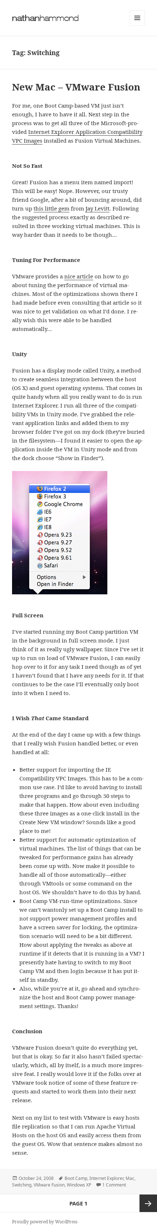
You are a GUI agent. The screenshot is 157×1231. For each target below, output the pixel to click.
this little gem (51, 208)
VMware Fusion (49, 1185)
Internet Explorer (106, 1178)
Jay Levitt (97, 208)
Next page (148, 1203)
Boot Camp (76, 1178)
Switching (21, 1185)
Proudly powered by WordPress (44, 1222)
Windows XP (79, 1185)
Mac (130, 1178)
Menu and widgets (137, 25)
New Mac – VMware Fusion (76, 86)
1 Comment (114, 1185)
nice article (78, 276)
